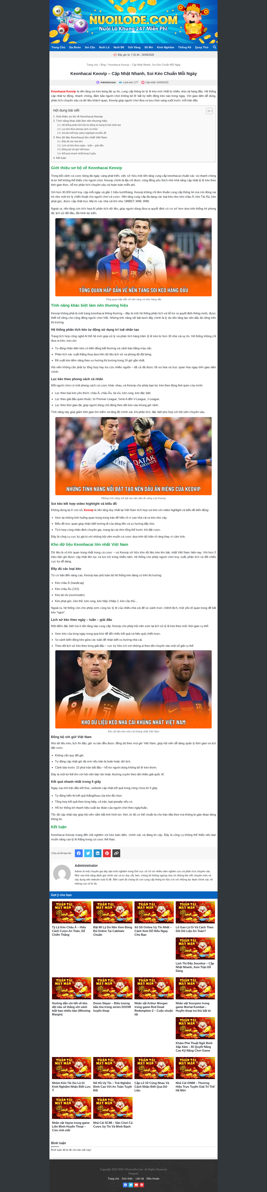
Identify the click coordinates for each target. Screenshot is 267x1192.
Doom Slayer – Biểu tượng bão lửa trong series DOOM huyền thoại (112, 1007)
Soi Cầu (90, 47)
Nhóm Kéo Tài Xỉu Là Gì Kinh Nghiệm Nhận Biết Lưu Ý (71, 1086)
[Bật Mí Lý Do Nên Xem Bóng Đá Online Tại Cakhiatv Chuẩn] (113, 912)
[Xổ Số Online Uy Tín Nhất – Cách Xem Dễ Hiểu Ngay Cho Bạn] (154, 912)
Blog (103, 64)
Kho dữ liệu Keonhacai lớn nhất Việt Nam (81, 137)
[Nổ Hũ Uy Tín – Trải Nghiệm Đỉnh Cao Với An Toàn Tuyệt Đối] (113, 1068)
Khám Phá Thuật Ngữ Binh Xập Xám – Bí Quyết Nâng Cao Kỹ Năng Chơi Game (194, 1046)
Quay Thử (201, 47)
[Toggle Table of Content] (207, 111)
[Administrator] (62, 872)
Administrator (86, 866)
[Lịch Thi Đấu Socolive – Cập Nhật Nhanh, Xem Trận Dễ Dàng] (195, 948)
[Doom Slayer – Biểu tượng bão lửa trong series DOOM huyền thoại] (113, 988)
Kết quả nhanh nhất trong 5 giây (79, 153)
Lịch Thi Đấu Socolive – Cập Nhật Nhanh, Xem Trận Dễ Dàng (195, 967)
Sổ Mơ (148, 47)
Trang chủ (92, 64)
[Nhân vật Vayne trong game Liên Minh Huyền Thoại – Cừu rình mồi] (71, 1108)
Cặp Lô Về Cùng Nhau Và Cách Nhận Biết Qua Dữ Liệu (151, 1086)
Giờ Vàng (134, 47)
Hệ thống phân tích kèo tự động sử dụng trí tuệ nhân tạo (91, 125)
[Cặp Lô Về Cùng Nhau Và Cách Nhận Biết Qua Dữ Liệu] (154, 1068)
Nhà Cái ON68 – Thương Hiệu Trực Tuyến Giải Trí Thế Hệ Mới (195, 1086)
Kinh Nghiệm (165, 47)
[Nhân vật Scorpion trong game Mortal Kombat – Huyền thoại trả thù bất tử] (195, 988)
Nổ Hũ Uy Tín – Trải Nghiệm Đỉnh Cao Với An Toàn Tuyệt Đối (112, 1086)
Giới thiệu (127, 1178)
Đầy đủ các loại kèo (72, 141)
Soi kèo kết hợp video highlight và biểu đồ (84, 133)
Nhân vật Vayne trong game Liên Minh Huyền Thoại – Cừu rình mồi (71, 1126)
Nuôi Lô (104, 47)
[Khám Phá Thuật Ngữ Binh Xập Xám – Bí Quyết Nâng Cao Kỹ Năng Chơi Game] (195, 1028)
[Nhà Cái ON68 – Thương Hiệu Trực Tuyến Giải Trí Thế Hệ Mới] (195, 1068)
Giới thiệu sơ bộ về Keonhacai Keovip (79, 116)
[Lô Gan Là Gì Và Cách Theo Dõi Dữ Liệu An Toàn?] (195, 912)
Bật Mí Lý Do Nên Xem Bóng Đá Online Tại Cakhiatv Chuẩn (112, 931)
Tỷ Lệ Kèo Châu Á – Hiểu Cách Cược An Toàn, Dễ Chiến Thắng (69, 931)
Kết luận (61, 157)
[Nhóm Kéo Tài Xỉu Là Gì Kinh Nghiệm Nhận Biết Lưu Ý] (71, 1068)
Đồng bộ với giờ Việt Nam (75, 149)
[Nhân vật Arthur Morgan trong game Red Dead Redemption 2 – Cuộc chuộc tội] (154, 988)
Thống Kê (184, 47)
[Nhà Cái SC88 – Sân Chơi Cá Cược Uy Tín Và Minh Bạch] (113, 1108)
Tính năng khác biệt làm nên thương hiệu (81, 120)
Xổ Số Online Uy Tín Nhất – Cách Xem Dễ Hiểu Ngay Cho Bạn (153, 931)
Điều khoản (153, 1178)
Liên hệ (140, 1178)
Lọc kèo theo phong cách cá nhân (80, 129)
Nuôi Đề (119, 47)
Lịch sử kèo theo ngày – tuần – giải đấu (82, 145)
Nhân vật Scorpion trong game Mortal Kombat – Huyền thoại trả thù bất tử (193, 1007)
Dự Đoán (75, 47)
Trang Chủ (58, 47)
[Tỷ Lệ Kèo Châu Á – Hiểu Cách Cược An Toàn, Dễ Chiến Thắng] (71, 912)
